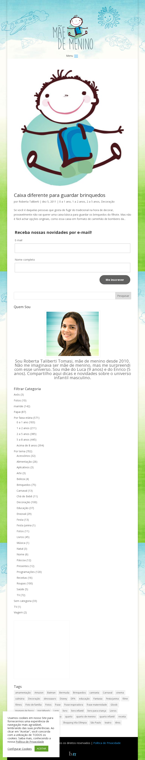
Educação (23, 508)
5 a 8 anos (23, 439)
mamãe (18, 406)
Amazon (39, 692)
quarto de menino (86, 716)
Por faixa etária (23, 417)
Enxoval (21, 514)
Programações (26, 572)
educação (84, 698)
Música (21, 543)
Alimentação (24, 461)
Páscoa (21, 560)
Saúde (20, 589)
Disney (63, 698)
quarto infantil (107, 716)
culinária (19, 698)
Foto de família (33, 704)
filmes (18, 704)
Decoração (108, 201)
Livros (20, 537)
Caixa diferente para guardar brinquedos (59, 195)
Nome (20, 554)
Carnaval (22, 490)
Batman (51, 692)
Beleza (21, 479)
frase (58, 704)
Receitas (22, 577)
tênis (117, 722)
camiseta (94, 692)
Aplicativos (23, 467)
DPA (73, 698)
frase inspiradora (73, 704)
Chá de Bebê (24, 496)
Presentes (23, 566)
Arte (19, 473)
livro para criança (96, 710)
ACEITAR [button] (41, 748)
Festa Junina (24, 525)
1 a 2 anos (78, 201)
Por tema (19, 451)
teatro (108, 722)
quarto (68, 716)
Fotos (17, 400)
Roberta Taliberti (29, 201)
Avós (17, 394)
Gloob (114, 704)
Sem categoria (23, 601)
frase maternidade (97, 704)
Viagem (18, 612)
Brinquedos (24, 485)
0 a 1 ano (65, 201)
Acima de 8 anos (27, 445)
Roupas (21, 583)
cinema (120, 692)
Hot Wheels (44, 710)
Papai (17, 412)
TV (18, 595)
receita (122, 716)
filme (125, 698)
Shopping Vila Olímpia (75, 722)
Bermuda (64, 692)
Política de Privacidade (107, 743)
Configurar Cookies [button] (20, 748)
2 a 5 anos (93, 201)
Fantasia (97, 698)
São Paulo (95, 722)
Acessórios (23, 456)
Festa (20, 519)
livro (65, 710)
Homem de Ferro (24, 710)
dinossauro (50, 698)
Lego (56, 710)
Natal (20, 548)
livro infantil (77, 710)
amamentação (23, 692)
